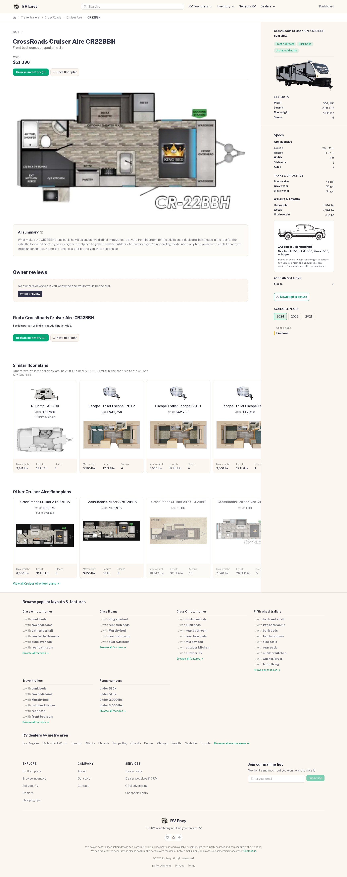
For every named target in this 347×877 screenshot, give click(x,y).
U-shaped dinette (286, 50)
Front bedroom (285, 43)
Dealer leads (133, 771)
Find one (282, 333)
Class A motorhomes (37, 611)
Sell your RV (247, 6)
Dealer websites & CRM (141, 778)
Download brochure (293, 296)
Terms (191, 865)
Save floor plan (67, 72)
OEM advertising (136, 785)
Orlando (135, 743)
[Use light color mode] (173, 837)
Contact (83, 785)
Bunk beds (305, 43)
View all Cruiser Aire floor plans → (36, 583)
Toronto (205, 743)
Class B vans (108, 611)
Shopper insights (136, 793)
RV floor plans (198, 6)
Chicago (162, 743)
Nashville (191, 743)
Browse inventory (34, 778)
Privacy (179, 865)
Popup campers (111, 680)
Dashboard (326, 6)
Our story (84, 778)
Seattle (176, 743)
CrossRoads (53, 17)
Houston (76, 743)
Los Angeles (31, 743)
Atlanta (90, 743)
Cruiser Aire (74, 17)
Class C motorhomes (192, 611)
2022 (294, 316)
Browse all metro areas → (231, 743)
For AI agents (163, 865)
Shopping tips (31, 800)
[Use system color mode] (167, 837)
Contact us (249, 850)
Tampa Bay (119, 743)
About (82, 771)
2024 (280, 316)
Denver (149, 743)
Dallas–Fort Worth (55, 743)
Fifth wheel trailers (267, 611)
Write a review (30, 293)
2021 (308, 316)
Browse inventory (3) (31, 72)
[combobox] (132, 6)
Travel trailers (30, 17)
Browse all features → (35, 653)
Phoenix (103, 743)
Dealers (266, 6)
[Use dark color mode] (179, 837)
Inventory (223, 6)
